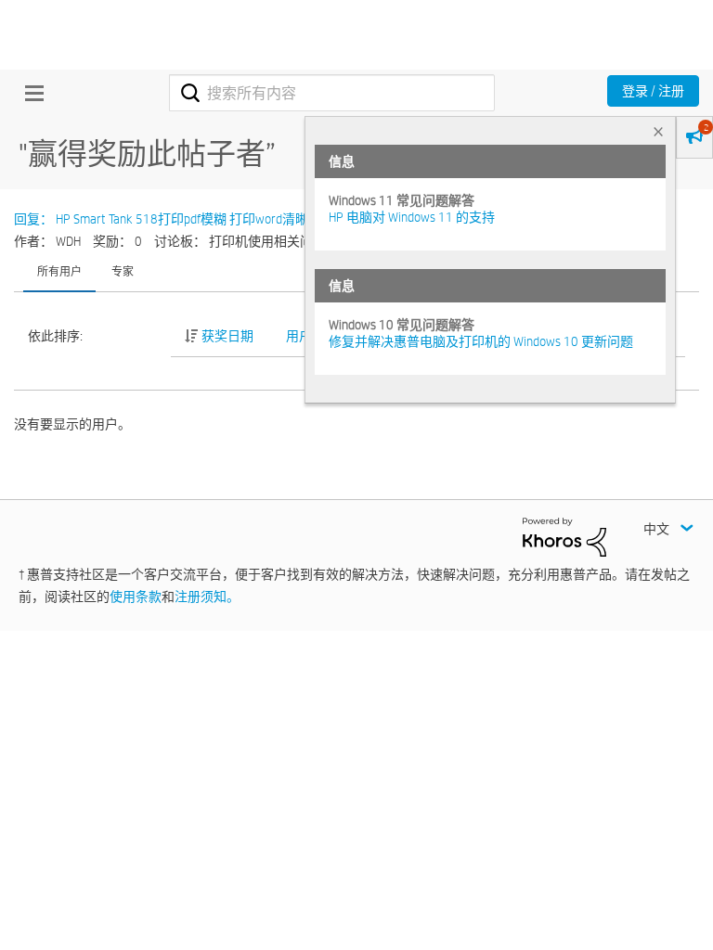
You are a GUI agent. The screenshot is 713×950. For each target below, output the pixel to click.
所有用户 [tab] (59, 270)
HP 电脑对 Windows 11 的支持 (412, 217)
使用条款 (136, 596)
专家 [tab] (122, 270)
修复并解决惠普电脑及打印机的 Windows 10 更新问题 (481, 341)
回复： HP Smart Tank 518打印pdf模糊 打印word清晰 (161, 219)
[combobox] (332, 92)
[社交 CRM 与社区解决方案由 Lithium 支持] (564, 536)
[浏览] (29, 93)
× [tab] (658, 131)
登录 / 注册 (653, 91)
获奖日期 (227, 335)
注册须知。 (207, 596)
